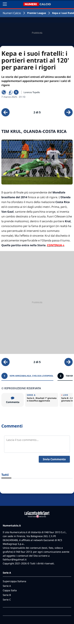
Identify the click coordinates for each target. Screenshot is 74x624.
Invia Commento (54, 459)
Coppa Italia (10, 590)
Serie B (7, 595)
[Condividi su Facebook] (10, 92)
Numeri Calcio (12, 13)
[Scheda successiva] (68, 112)
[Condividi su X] (16, 92)
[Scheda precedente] (5, 112)
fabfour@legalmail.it (15, 559)
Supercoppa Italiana (14, 581)
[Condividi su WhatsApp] (3, 92)
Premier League (36, 13)
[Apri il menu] (5, 4)
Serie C (7, 599)
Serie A (7, 585)
